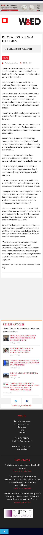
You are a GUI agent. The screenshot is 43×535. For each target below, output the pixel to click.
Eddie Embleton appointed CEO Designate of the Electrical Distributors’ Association (21, 350)
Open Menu (5, 20)
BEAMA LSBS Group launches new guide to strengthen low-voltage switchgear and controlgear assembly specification (22, 496)
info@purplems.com (24, 441)
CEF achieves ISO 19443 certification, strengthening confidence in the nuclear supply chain (23, 338)
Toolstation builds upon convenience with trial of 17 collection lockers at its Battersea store (24, 363)
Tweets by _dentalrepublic (21, 406)
